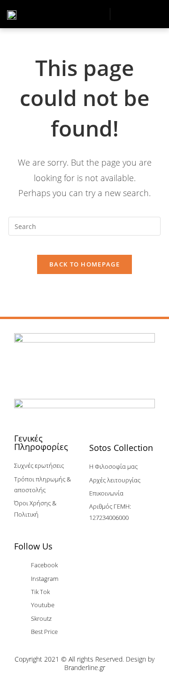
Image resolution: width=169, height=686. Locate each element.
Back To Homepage (84, 264)
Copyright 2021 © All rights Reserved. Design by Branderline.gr (84, 663)
